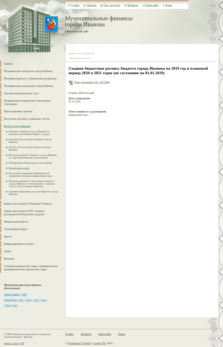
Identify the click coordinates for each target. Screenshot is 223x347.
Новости (91, 5)
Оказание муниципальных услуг (21, 93)
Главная (8, 63)
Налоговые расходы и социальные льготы (26, 118)
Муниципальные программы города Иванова (28, 85)
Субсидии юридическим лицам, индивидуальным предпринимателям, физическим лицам (31, 268)
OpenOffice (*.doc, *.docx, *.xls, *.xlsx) (25, 300)
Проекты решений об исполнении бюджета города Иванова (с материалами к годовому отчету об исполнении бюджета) (32, 184)
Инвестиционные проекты (18, 111)
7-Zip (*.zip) (10, 305)
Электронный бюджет (16, 229)
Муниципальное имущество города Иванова (28, 71)
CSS (22, 343)
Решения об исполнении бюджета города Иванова (30, 140)
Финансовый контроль (16, 221)
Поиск (168, 5)
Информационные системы (19, 243)
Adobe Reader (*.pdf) (15, 294)
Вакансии (9, 258)
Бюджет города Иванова (17, 126)
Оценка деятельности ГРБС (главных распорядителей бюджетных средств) (24, 213)
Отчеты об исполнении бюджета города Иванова (30, 148)
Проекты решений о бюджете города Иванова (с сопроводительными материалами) (33, 156)
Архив (7, 251)
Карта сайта (152, 5)
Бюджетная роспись (19, 168)
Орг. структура (112, 5)
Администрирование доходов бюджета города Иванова (33, 192)
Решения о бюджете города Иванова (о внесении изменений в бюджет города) (29, 132)
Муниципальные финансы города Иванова (99, 21)
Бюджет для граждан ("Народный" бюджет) (27, 203)
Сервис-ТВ (99, 343)
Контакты (133, 5)
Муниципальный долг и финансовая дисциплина (30, 78)
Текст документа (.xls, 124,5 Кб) (92, 82)
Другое (8, 236)
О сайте (75, 5)
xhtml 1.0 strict (11, 343)
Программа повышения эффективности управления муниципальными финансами (30, 174)
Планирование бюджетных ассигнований (30, 162)
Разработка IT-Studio (79, 343)
